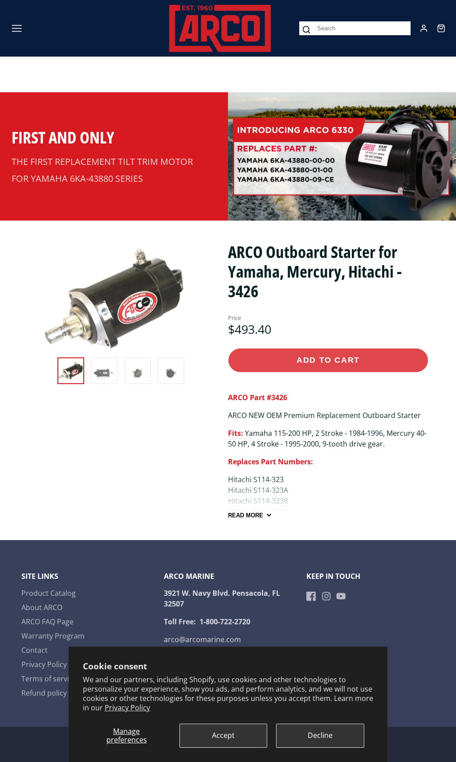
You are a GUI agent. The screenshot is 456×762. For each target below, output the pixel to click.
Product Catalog (48, 593)
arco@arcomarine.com (202, 639)
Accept (223, 735)
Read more (245, 515)
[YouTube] (341, 596)
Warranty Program (53, 636)
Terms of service (49, 679)
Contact (34, 650)
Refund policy (44, 693)
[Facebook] (311, 596)
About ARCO (41, 607)
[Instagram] (326, 596)
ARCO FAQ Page (47, 622)
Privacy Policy (127, 708)
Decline (320, 735)
